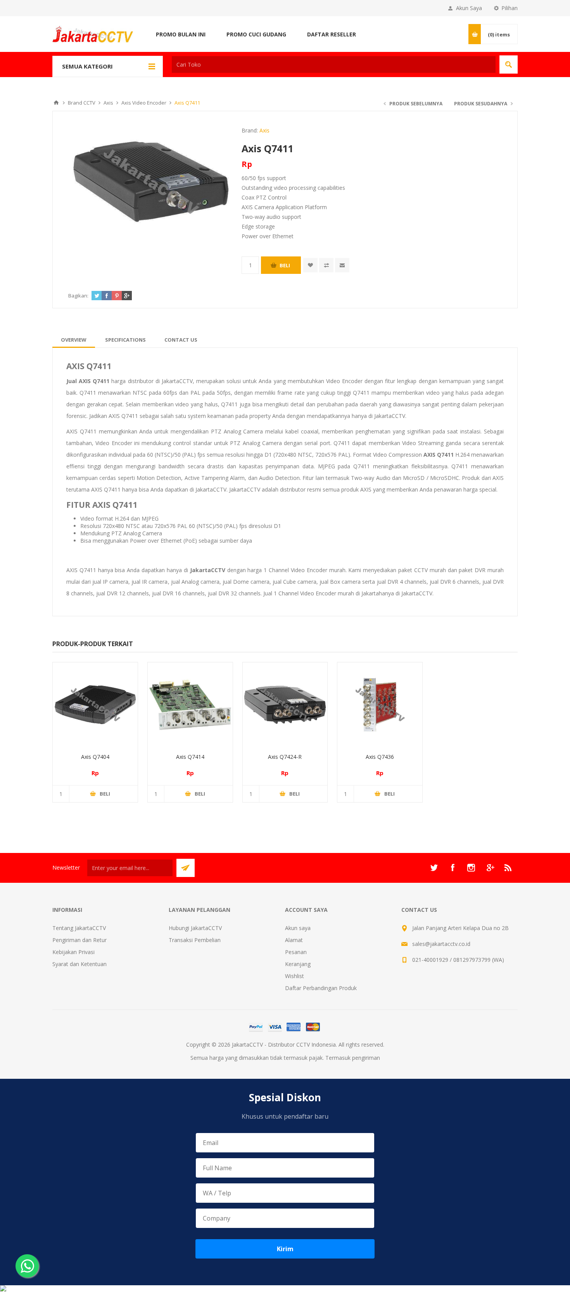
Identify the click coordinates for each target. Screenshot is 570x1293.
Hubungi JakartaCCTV (195, 928)
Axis (264, 130)
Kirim (285, 1249)
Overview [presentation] (73, 339)
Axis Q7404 (95, 756)
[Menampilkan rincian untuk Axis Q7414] (190, 704)
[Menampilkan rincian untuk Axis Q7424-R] (285, 704)
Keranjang (298, 964)
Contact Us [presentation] (180, 339)
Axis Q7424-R (285, 756)
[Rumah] (56, 102)
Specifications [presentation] (125, 339)
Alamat (294, 940)
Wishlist (294, 976)
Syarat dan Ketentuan (79, 964)
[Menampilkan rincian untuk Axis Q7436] (379, 704)
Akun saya (298, 928)
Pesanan (296, 952)
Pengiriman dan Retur (79, 940)
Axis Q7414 (190, 756)
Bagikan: (78, 295)
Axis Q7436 (380, 756)
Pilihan (509, 8)
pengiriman (366, 1057)
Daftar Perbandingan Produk (321, 988)
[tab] (73, 340)
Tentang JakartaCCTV (79, 928)
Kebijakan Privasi (73, 952)
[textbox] (334, 64)
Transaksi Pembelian (195, 940)
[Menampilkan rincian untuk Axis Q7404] (95, 704)
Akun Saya (469, 8)
